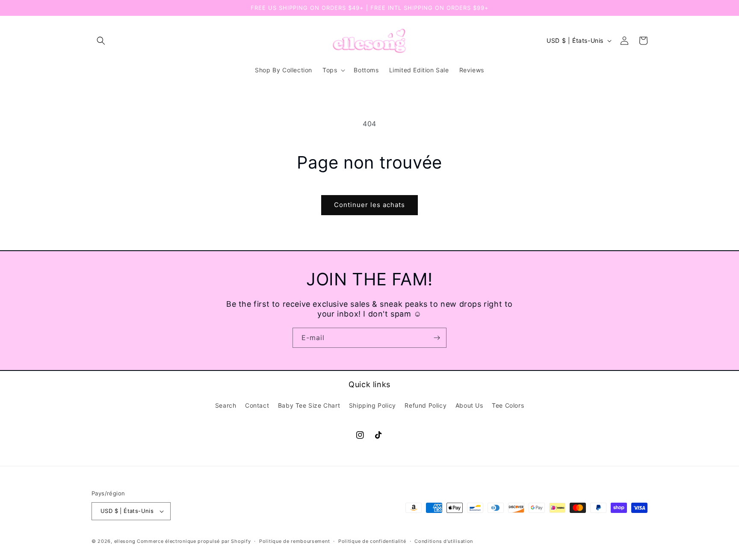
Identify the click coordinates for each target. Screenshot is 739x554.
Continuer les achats (369, 205)
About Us (469, 405)
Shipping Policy (372, 405)
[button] (101, 40)
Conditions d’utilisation (443, 541)
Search (225, 405)
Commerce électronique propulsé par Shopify (194, 541)
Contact (257, 405)
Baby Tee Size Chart (309, 405)
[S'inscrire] (436, 338)
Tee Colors (508, 405)
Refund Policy (425, 405)
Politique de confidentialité (372, 541)
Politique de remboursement (294, 541)
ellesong (125, 541)
